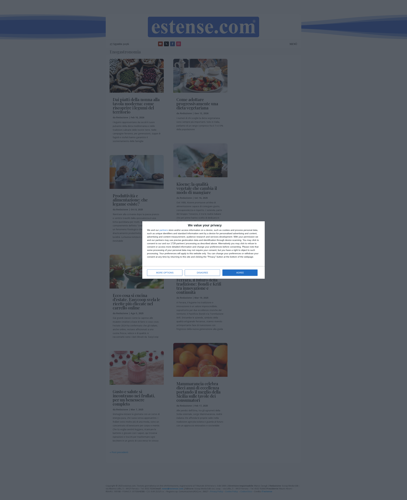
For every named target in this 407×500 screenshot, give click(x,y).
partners (163, 230)
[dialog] (203, 250)
